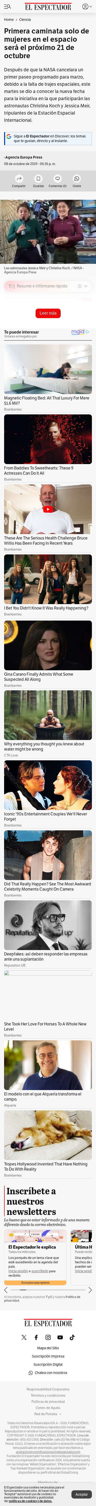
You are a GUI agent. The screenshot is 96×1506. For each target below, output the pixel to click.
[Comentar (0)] (58, 179)
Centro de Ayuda (48, 1408)
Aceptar (82, 1494)
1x (86, 322)
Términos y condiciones (48, 1395)
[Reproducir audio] (11, 316)
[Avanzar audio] (78, 322)
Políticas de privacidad (48, 1402)
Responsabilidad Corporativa (48, 1389)
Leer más (48, 313)
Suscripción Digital (48, 1364)
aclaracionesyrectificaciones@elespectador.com (48, 1452)
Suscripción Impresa (48, 1356)
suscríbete (39, 1271)
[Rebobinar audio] (70, 322)
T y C (49, 1297)
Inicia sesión (18, 1271)
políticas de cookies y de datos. (30, 1501)
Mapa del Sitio (48, 1348)
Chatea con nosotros (51, 1373)
